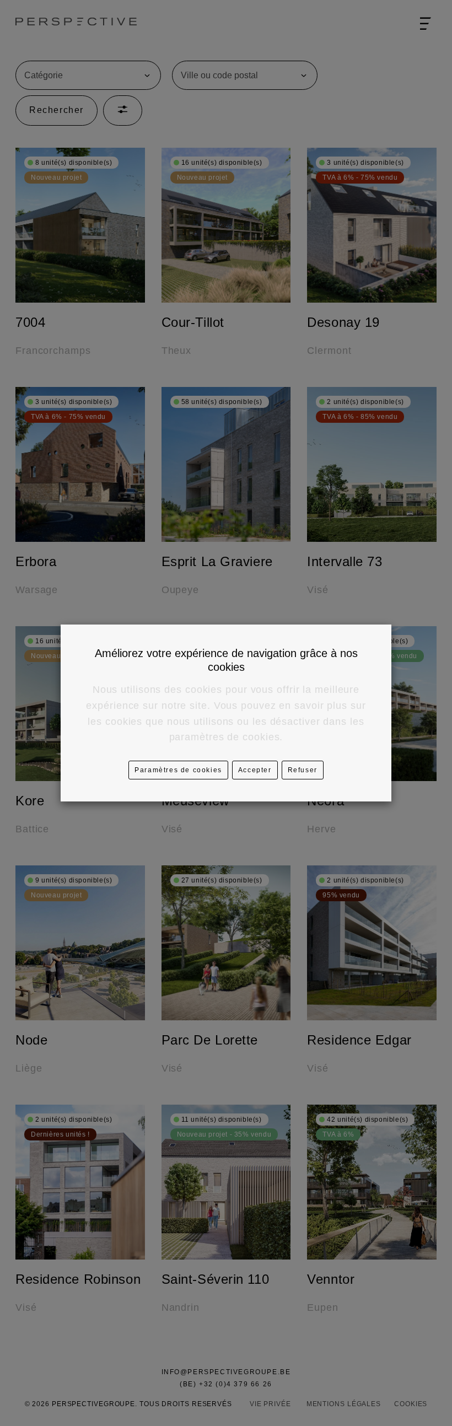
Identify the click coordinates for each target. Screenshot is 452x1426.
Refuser (303, 770)
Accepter (255, 770)
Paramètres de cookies (178, 770)
